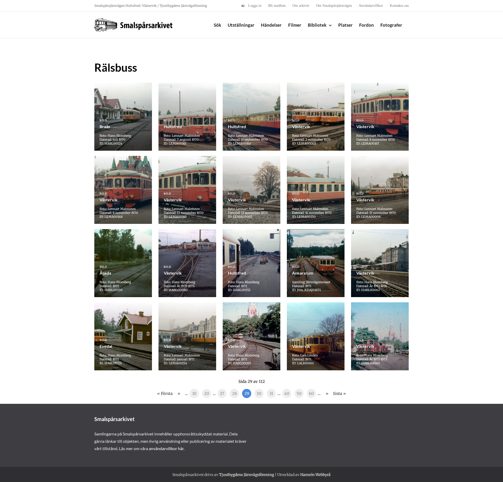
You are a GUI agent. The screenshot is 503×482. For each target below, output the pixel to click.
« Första (165, 393)
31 (271, 393)
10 (194, 393)
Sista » (339, 393)
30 (258, 393)
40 (286, 393)
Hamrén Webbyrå (315, 474)
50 (299, 393)
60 (311, 393)
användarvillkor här (166, 448)
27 (222, 393)
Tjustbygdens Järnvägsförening (246, 474)
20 (206, 393)
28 (234, 393)
